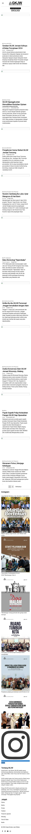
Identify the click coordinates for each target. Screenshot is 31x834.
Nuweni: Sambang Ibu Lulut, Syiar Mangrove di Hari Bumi (15, 195)
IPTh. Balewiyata (7, 257)
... (2, 68)
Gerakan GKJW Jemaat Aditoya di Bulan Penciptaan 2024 (14, 47)
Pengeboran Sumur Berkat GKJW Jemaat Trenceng (15, 151)
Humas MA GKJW (7, 43)
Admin (5, 410)
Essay (3, 808)
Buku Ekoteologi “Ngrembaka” (14, 260)
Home (3, 802)
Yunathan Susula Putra (9, 301)
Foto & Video (5, 819)
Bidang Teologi (7, 99)
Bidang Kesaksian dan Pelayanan (11, 191)
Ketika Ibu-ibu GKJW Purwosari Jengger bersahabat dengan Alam (15, 304)
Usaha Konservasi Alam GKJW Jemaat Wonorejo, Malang (14, 370)
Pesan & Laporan (6, 262)
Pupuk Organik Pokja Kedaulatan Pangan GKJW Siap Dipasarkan (15, 414)
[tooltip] (2, 831)
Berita (3, 50)
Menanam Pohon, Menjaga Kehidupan (13, 464)
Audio (2, 822)
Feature (3, 811)
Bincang (4, 198)
